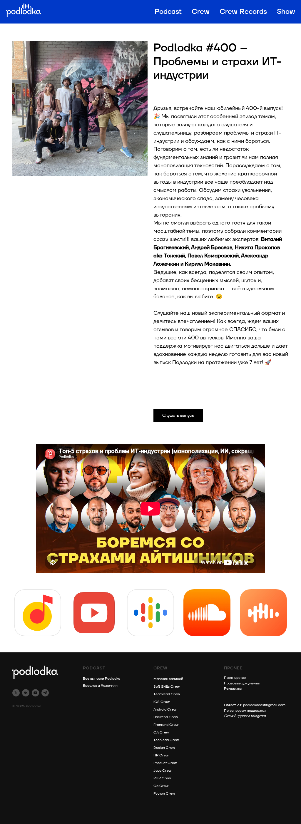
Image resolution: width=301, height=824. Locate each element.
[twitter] (16, 692)
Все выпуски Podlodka (101, 678)
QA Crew (161, 732)
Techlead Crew (166, 740)
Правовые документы (242, 683)
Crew (201, 11)
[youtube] (35, 692)
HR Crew (160, 755)
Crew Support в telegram (245, 716)
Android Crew (164, 709)
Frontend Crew (165, 724)
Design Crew (164, 747)
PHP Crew (162, 778)
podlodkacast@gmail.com (264, 705)
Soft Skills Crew (166, 686)
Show (286, 11)
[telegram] (45, 692)
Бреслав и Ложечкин (100, 685)
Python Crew (164, 793)
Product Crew (165, 763)
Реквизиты (233, 688)
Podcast (168, 11)
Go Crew (160, 785)
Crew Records (243, 11)
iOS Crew (161, 701)
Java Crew (162, 770)
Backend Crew (165, 717)
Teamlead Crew (166, 694)
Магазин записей (168, 678)
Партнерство (235, 677)
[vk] (25, 692)
